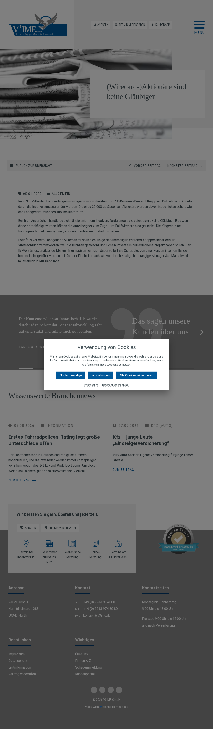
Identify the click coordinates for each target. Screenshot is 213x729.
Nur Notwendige (71, 375)
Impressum (91, 384)
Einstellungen (101, 375)
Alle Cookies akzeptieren (136, 375)
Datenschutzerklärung (115, 384)
